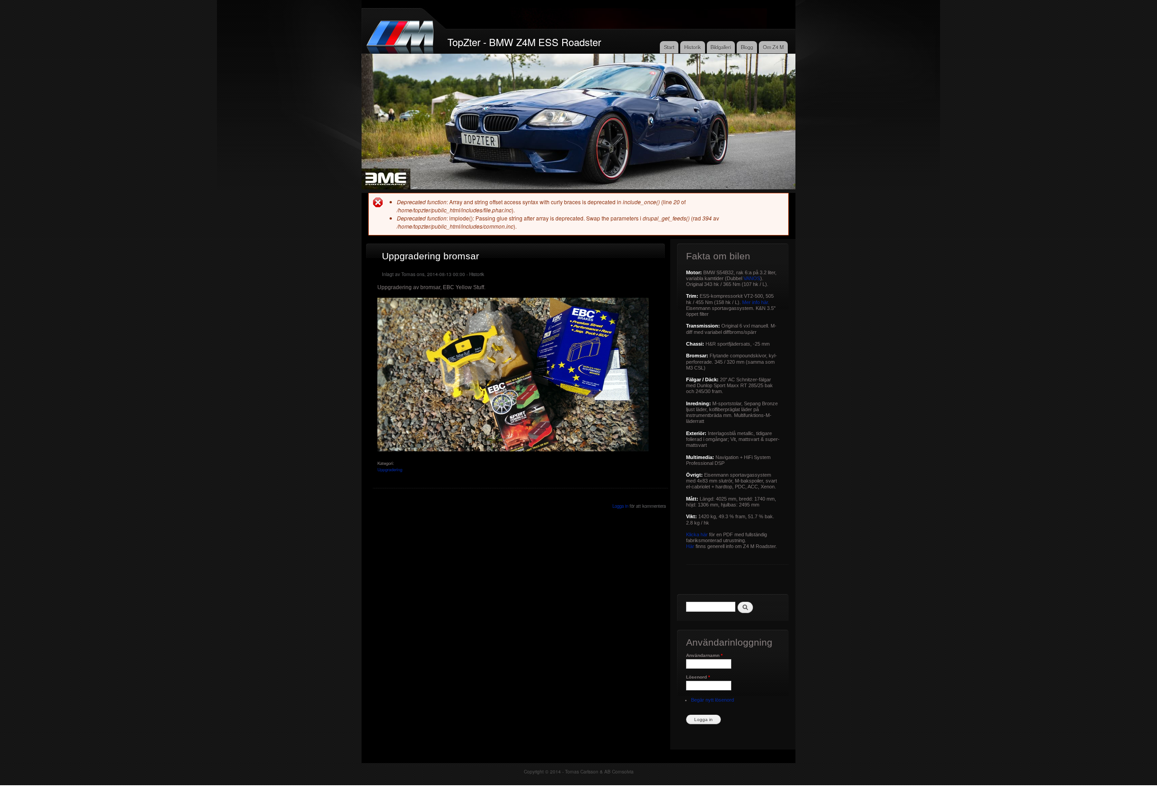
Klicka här (697, 534)
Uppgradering (389, 469)
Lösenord (698, 677)
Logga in (620, 506)
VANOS (751, 278)
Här (690, 546)
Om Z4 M (773, 47)
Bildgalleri (720, 47)
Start (669, 47)
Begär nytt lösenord (712, 700)
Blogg (747, 47)
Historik (692, 47)
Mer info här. (755, 302)
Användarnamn (704, 655)
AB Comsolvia (619, 771)
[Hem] (401, 33)
